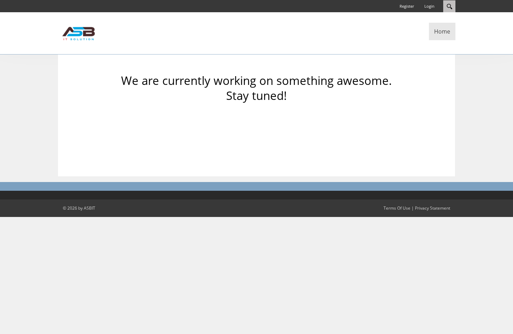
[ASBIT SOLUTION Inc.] (78, 32)
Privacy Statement (432, 208)
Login (429, 6)
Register (407, 6)
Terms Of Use (397, 208)
